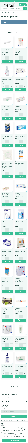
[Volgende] (20, 386)
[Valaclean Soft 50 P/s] (7, 214)
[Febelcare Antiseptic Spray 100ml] (7, 71)
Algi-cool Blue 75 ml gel (20, 136)
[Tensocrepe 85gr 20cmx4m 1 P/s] (21, 301)
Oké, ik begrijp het (14, 440)
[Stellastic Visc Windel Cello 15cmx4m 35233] (7, 42)
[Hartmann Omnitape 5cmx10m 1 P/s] (7, 329)
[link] (8, 386)
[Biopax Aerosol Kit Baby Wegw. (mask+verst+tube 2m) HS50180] (7, 154)
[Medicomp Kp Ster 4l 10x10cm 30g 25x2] (21, 271)
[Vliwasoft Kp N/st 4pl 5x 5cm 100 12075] (21, 358)
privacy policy (21, 420)
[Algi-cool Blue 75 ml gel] (21, 127)
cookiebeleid (20, 436)
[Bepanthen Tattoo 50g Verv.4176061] (21, 154)
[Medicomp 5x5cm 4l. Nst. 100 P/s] (21, 42)
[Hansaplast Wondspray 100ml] (7, 358)
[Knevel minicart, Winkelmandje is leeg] (20, 5)
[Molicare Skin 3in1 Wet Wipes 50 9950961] (21, 186)
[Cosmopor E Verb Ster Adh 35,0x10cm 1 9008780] (21, 71)
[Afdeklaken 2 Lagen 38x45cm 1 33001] (21, 329)
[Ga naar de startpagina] (10, 5)
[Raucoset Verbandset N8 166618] (21, 214)
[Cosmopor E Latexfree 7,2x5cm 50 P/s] (7, 243)
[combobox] (12, 8)
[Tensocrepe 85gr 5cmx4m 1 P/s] (21, 99)
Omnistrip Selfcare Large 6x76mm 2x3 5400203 (6, 281)
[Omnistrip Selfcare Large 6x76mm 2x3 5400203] (7, 271)
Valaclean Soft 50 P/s (6, 223)
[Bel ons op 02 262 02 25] (17, 4)
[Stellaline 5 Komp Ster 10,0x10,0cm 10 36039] (21, 243)
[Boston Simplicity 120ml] (7, 127)
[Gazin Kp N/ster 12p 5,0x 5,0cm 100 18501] (7, 99)
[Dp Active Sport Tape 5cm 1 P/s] (7, 301)
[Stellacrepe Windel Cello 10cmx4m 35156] (7, 186)
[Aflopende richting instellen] (19, 32)
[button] (14, 22)
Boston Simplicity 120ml (7, 136)
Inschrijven (14, 416)
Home (2, 12)
